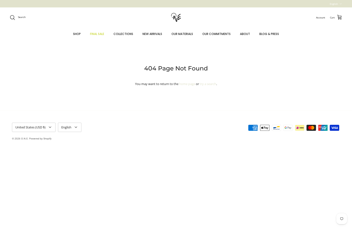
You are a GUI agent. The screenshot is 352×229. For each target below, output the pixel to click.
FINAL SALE (97, 34)
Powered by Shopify (40, 138)
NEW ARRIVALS (152, 34)
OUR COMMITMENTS (216, 34)
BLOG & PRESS (269, 34)
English (334, 4)
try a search (208, 84)
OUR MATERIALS (182, 34)
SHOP (77, 34)
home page (187, 84)
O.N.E (24, 138)
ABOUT (245, 34)
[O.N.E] (176, 17)
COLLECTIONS (123, 34)
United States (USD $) (30, 127)
